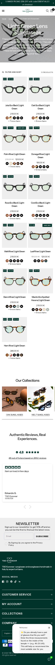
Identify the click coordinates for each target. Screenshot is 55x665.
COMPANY (9, 623)
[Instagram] (7, 582)
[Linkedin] (20, 582)
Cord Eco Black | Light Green (40, 204)
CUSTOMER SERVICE (16, 594)
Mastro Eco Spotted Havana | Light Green (40, 298)
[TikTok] (15, 581)
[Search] (47, 11)
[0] (51, 11)
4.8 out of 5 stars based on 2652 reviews (27, 458)
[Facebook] (3, 582)
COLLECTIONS (12, 613)
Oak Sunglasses (14, 415)
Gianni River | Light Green (14, 297)
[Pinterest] (11, 581)
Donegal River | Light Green (40, 156)
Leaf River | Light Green (40, 251)
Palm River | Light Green (14, 154)
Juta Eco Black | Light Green (14, 107)
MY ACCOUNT (12, 604)
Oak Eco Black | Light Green (40, 107)
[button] (25, 507)
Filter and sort (13, 72)
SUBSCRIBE (42, 536)
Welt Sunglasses (41, 415)
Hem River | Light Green (14, 345)
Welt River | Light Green (14, 251)
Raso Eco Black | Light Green (14, 204)
